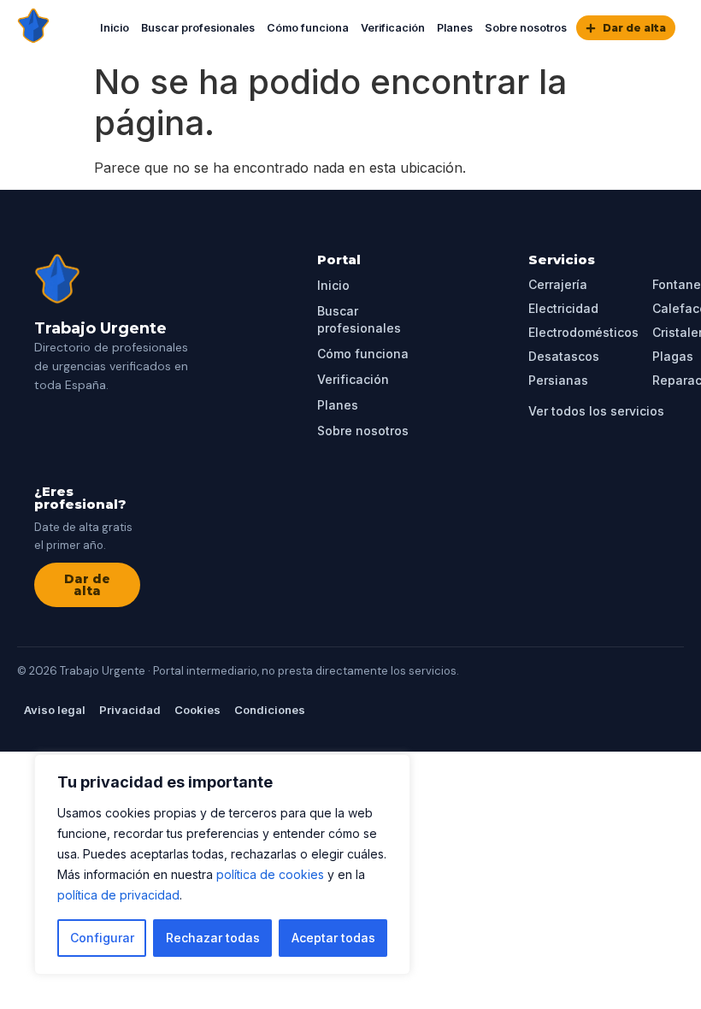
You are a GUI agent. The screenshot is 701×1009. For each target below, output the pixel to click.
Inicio (114, 27)
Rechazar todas (213, 937)
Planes (455, 27)
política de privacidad (118, 895)
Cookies (197, 710)
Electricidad (563, 308)
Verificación (393, 27)
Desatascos (563, 356)
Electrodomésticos (583, 332)
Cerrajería (557, 284)
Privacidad (130, 710)
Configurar (102, 937)
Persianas (558, 380)
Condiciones (269, 710)
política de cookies (270, 874)
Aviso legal (54, 710)
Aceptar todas (333, 937)
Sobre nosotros (526, 27)
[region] (222, 864)
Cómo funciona (308, 27)
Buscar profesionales (198, 27)
